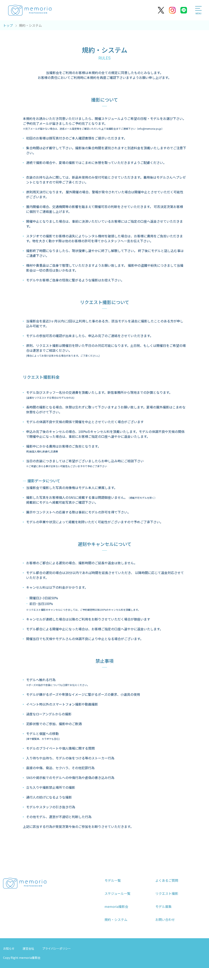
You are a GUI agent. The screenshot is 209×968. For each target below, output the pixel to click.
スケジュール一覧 (117, 893)
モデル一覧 (112, 880)
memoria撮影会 (116, 906)
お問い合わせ (165, 919)
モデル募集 (163, 906)
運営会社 (28, 948)
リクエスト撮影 (166, 893)
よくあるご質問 (166, 880)
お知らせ (8, 948)
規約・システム (115, 919)
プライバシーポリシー (56, 948)
